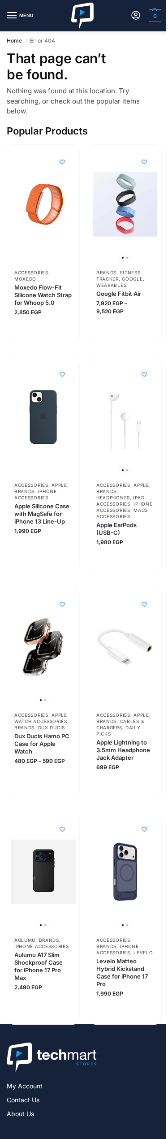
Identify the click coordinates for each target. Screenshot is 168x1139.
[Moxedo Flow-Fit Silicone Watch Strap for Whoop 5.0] (43, 204)
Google (132, 279)
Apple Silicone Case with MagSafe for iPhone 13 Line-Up (41, 513)
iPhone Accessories (35, 494)
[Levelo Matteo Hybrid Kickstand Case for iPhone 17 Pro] (125, 871)
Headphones (113, 497)
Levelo (143, 952)
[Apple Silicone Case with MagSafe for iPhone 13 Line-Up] (43, 417)
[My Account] (135, 16)
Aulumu (24, 940)
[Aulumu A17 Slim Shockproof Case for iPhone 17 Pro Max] (43, 871)
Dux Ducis (51, 727)
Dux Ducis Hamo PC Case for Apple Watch (41, 743)
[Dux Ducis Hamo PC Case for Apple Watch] (43, 647)
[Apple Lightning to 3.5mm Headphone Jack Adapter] (125, 647)
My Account (25, 1086)
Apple (59, 485)
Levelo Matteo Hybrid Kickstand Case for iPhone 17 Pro (122, 972)
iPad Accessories (120, 501)
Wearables (111, 285)
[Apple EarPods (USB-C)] (125, 417)
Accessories (31, 272)
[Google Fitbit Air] (125, 204)
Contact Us (23, 1100)
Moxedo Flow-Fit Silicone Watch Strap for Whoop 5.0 (43, 295)
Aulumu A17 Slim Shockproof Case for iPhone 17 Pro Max (38, 966)
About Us (20, 1113)
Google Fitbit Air (118, 293)
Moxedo (25, 279)
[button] (153, 15)
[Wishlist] (62, 162)
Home (14, 40)
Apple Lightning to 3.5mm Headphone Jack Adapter (123, 750)
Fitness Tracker (118, 276)
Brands (106, 272)
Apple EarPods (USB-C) (116, 528)
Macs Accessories (122, 513)
